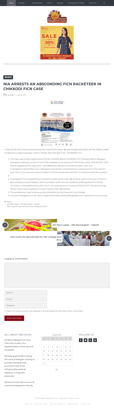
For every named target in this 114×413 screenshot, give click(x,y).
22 (65, 355)
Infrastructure (37, 3)
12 (52, 351)
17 (44, 355)
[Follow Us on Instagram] (90, 340)
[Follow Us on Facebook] (81, 340)
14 (61, 351)
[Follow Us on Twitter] (85, 340)
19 (52, 355)
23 (70, 355)
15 (65, 351)
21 (61, 355)
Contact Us (85, 404)
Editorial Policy (72, 404)
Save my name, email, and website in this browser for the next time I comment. (45, 311)
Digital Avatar (74, 398)
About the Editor (41, 404)
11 (48, 351)
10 (44, 351)
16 (70, 351)
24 (44, 359)
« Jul (56, 369)
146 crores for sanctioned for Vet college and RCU (27, 206)
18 (48, 355)
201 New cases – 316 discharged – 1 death (23, 204)
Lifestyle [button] (21, 3)
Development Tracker (76, 3)
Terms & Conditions (57, 404)
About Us (28, 404)
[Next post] (109, 238)
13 (57, 351)
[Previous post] (5, 225)
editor (12, 95)
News (11, 3)
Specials (60, 3)
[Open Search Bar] (104, 3)
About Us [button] (92, 3)
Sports (49, 3)
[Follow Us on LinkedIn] (95, 340)
